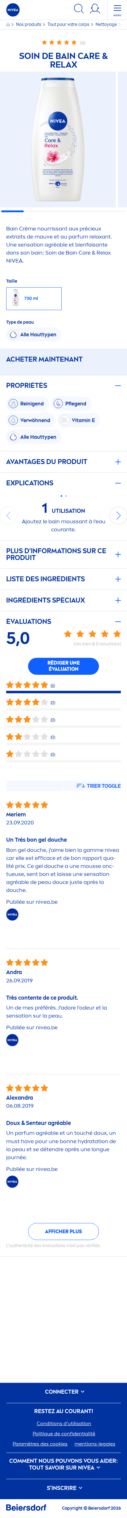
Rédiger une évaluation (63, 666)
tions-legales (95, 1444)
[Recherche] (79, 10)
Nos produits (29, 24)
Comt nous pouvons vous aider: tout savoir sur (63, 1464)
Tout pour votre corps (68, 24)
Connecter (62, 1392)
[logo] (13, 10)
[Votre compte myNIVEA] (95, 10)
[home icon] (8, 24)
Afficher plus (63, 1231)
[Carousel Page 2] (66, 496)
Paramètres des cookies (40, 1444)
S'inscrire (62, 1488)
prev (9, 516)
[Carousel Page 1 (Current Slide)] (61, 496)
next (118, 516)
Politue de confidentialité (64, 1434)
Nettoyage (107, 24)
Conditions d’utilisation (64, 1423)
